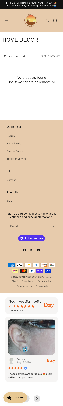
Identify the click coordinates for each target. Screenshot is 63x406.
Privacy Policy (15, 151)
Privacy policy (44, 281)
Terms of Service (16, 158)
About (10, 201)
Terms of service (24, 286)
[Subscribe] (52, 226)
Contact (11, 180)
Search (11, 136)
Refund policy (28, 281)
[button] (6, 20)
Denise (21, 359)
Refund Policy (15, 143)
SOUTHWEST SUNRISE (29, 277)
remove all (47, 82)
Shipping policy (43, 286)
